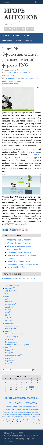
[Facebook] (19, 29)
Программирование (14, 355)
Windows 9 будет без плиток (19, 243)
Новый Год (31, 418)
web (20, 78)
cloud (36, 418)
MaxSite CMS (19, 436)
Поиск (35, 370)
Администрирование (13, 326)
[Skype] (23, 29)
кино (16, 418)
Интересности (8, 76)
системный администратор (11, 414)
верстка (12, 81)
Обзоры (25, 73)
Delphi (8, 296)
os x (26, 418)
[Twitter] (10, 29)
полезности (33, 409)
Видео (8, 331)
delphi (33, 416)
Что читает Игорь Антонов (18, 267)
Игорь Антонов (20, 13)
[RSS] (6, 29)
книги (37, 416)
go (6, 299)
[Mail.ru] (32, 29)
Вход (37, 2)
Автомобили (10, 323)
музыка (35, 420)
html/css (9, 302)
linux (5, 418)
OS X (8, 312)
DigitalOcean (35, 414)
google (15, 420)
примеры (14, 412)
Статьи (8, 363)
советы (20, 81)
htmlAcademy (11, 304)
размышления (12, 406)
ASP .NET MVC (11, 291)
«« (5, 376)
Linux (8, 310)
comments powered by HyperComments (18, 278)
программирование (26, 397)
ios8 (38, 422)
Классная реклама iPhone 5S (19, 240)
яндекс (24, 422)
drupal (34, 422)
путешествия (6, 422)
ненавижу (29, 422)
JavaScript (9, 307)
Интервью (9, 339)
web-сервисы (29, 78)
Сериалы (9, 361)
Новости (9, 350)
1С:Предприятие (12, 285)
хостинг (28, 414)
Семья (8, 358)
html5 (10, 78)
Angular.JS (10, 288)
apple (37, 412)
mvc (19, 420)
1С (39, 420)
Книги (8, 347)
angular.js (13, 422)
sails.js (8, 318)
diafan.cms (10, 418)
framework (6, 412)
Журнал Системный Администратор (19, 334)
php (22, 416)
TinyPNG (36, 155)
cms (26, 416)
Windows (9, 320)
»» (37, 376)
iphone (10, 420)
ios (29, 416)
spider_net (12, 402)
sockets (19, 422)
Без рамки (14, 73)
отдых (8, 416)
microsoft (20, 418)
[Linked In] (28, 29)
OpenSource (30, 412)
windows (5, 420)
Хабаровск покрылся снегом (19, 252)
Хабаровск (22, 412)
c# (6, 293)
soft (15, 78)
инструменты (25, 406)
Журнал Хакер (11, 337)
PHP (7, 315)
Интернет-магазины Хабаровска (17, 345)
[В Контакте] (14, 29)
